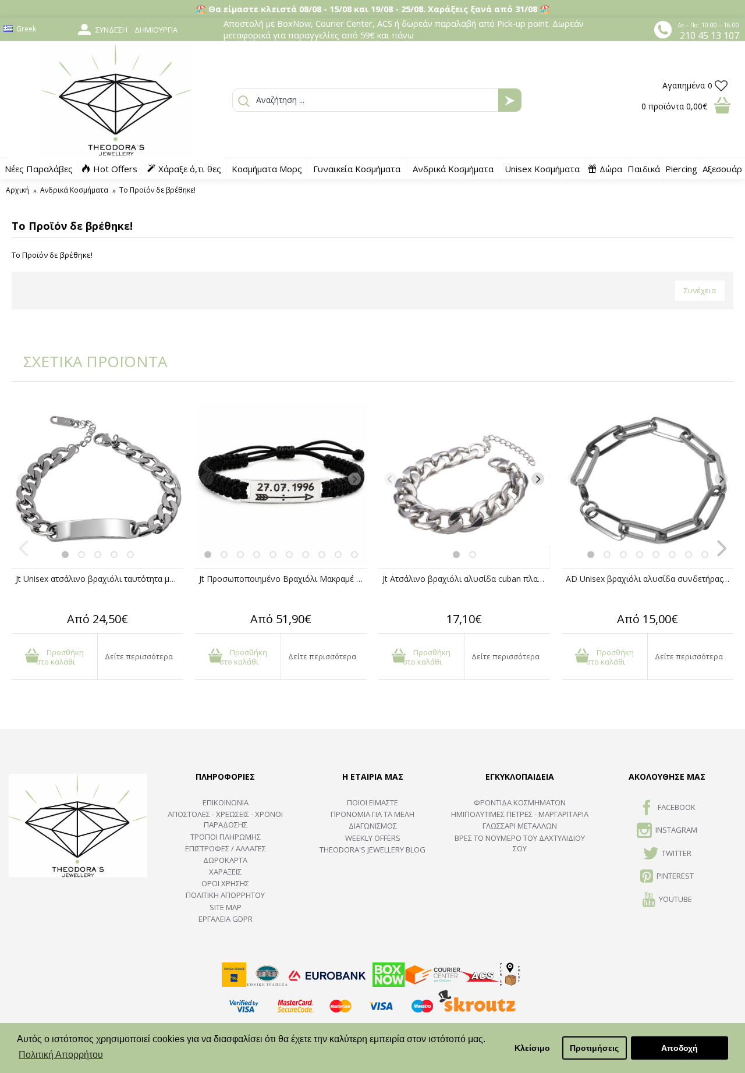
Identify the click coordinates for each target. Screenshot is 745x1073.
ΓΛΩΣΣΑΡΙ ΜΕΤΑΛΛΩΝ (520, 825)
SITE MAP (226, 907)
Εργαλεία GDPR (225, 919)
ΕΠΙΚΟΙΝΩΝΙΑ (226, 802)
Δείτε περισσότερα (139, 656)
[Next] (171, 478)
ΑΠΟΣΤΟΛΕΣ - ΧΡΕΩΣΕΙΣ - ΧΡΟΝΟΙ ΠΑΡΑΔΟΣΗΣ (225, 819)
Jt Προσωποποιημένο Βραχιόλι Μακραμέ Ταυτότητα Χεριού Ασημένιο (283, 578)
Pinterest (675, 876)
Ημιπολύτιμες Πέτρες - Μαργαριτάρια (519, 814)
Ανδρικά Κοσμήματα (74, 190)
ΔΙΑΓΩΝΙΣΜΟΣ (373, 825)
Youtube (675, 899)
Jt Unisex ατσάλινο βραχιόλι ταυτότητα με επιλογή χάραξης (99, 578)
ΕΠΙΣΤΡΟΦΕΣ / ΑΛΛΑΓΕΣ (225, 848)
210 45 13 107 (709, 35)
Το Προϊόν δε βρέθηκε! (157, 190)
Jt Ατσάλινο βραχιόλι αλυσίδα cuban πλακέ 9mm (466, 578)
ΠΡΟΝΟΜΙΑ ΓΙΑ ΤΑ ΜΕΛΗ (372, 814)
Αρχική (17, 190)
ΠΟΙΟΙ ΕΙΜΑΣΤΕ (372, 802)
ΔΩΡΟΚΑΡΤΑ (225, 860)
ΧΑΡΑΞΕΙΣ (225, 871)
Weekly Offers (372, 838)
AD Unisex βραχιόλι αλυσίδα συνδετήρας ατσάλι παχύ (649, 578)
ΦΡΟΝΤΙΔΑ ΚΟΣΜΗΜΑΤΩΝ (520, 802)
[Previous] (23, 478)
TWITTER (676, 853)
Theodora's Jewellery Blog (372, 849)
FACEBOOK (677, 807)
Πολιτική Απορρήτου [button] (61, 1055)
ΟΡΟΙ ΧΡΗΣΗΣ (225, 883)
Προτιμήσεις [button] (594, 1048)
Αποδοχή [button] (679, 1048)
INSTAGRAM (676, 830)
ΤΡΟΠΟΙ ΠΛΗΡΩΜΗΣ (225, 837)
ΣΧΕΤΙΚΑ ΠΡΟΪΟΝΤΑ (87, 361)
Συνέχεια (700, 290)
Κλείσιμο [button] (532, 1048)
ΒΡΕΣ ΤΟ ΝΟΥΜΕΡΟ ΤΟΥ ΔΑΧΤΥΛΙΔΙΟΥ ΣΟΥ (520, 843)
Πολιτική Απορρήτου (225, 895)
